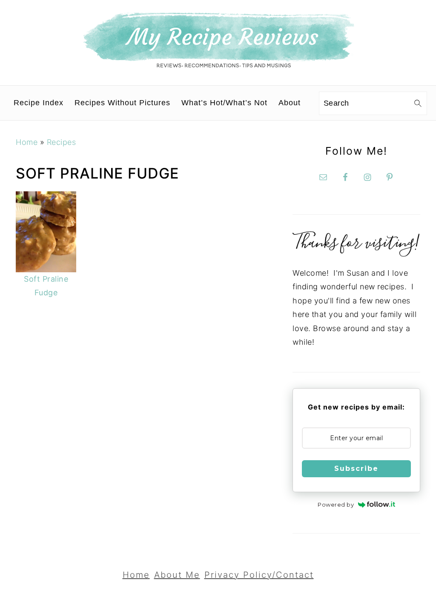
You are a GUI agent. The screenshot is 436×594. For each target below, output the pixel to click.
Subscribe (356, 468)
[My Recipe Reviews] (218, 65)
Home (26, 142)
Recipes (61, 142)
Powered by (336, 504)
